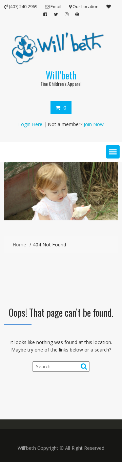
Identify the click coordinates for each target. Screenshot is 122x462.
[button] (113, 152)
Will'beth (61, 75)
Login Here (30, 124)
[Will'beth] (61, 218)
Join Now (94, 124)
